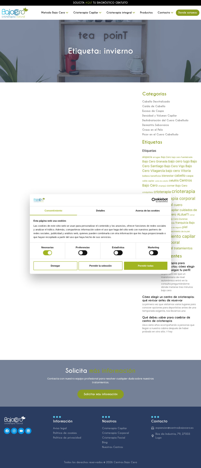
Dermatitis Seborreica (155, 125)
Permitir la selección (100, 265)
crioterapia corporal (176, 198)
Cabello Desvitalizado (156, 101)
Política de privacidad (67, 437)
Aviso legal (60, 428)
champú (162, 186)
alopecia (147, 157)
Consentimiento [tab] (53, 210)
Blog (105, 442)
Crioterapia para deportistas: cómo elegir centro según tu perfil (178, 266)
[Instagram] (14, 431)
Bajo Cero (166, 157)
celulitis (174, 180)
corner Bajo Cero (177, 185)
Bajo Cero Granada (154, 161)
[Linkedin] (28, 431)
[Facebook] (7, 431)
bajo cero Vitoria (178, 171)
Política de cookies (65, 433)
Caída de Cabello (153, 106)
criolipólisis (147, 192)
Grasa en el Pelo (152, 129)
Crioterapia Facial (113, 437)
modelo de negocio (174, 227)
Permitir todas (145, 265)
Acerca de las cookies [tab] (148, 210)
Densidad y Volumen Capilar (159, 115)
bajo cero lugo (179, 161)
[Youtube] (21, 431)
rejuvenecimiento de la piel (177, 231)
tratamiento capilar (176, 236)
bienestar (168, 175)
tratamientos (183, 248)
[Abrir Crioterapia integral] (134, 13)
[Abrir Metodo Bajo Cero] (67, 13)
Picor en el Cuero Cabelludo (160, 134)
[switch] (82, 252)
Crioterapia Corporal (115, 433)
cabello (179, 175)
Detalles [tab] (100, 210)
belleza (146, 175)
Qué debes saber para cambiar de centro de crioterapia (166, 319)
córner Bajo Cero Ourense (174, 219)
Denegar (55, 265)
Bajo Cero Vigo (174, 166)
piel (184, 227)
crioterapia (162, 192)
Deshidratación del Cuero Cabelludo (165, 120)
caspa (189, 175)
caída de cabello (161, 181)
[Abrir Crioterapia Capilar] (100, 13)
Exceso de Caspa (153, 111)
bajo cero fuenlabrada (182, 157)
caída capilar (148, 181)
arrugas (156, 157)
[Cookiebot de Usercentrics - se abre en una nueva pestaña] (154, 200)
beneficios (155, 175)
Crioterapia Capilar (114, 428)
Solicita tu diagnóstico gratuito (100, 2)
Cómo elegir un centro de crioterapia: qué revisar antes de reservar (168, 298)
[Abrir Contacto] (172, 13)
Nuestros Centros (112, 447)
